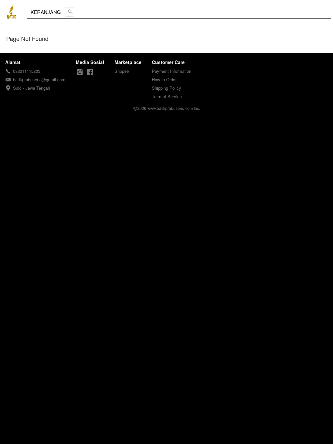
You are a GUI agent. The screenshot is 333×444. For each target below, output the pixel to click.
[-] (80, 72)
